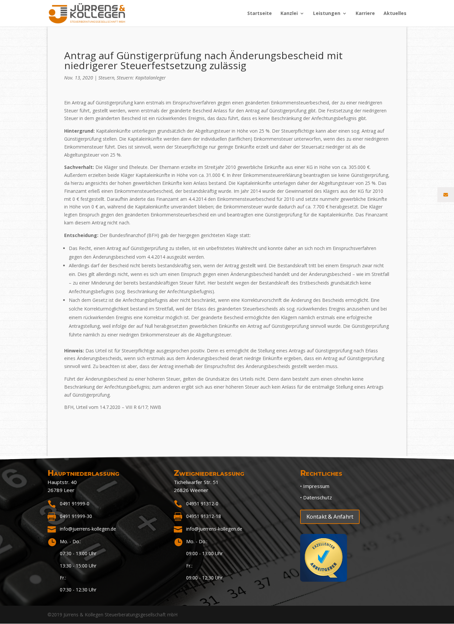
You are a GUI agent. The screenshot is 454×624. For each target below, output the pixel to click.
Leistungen (326, 13)
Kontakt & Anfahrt (329, 516)
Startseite (259, 13)
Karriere (365, 13)
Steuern (106, 77)
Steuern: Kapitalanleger (141, 77)
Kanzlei (289, 13)
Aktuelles (395, 13)
